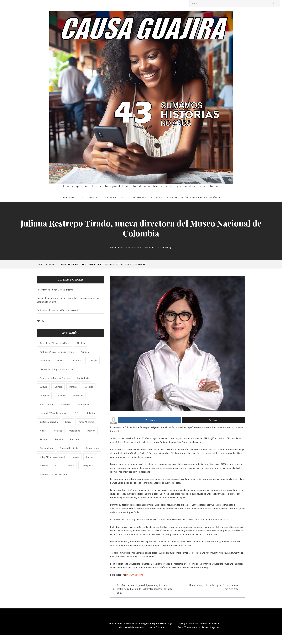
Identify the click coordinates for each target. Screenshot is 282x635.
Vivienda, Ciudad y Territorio (54, 474)
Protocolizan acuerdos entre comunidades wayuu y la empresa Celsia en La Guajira (68, 300)
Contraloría (83, 378)
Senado (75, 456)
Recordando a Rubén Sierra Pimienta (55, 289)
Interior (91, 413)
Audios (60, 360)
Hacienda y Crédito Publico (53, 413)
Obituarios (74, 430)
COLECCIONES (70, 197)
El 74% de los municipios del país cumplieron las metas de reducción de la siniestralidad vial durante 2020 (144, 589)
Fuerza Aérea (46, 404)
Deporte (89, 386)
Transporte (87, 465)
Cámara (58, 386)
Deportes (44, 395)
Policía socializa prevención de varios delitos (59, 310)
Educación (78, 395)
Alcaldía (81, 343)
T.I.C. (57, 465)
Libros (68, 421)
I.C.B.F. (77, 413)
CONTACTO (110, 197)
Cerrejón (93, 360)
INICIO (125, 197)
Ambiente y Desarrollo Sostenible (57, 351)
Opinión (91, 430)
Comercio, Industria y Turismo (55, 378)
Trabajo (70, 465)
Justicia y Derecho (49, 421)
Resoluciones (92, 448)
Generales (65, 404)
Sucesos (44, 465)
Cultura (130, 575)
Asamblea (45, 360)
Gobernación (83, 404)
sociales (90, 456)
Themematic (191, 627)
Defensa (73, 386)
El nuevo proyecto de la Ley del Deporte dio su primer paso (214, 587)
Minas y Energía (86, 421)
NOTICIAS (156, 197)
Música (43, 430)
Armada (85, 351)
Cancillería (76, 360)
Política (59, 439)
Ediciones (61, 395)
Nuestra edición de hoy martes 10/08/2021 (193, 197)
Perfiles (44, 439)
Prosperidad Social (69, 448)
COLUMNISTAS (90, 197)
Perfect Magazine (211, 627)
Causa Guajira (166, 247)
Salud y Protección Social (52, 456)
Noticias (139, 575)
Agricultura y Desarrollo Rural (55, 343)
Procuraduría (46, 448)
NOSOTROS (139, 197)
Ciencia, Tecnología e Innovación (56, 369)
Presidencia (76, 439)
